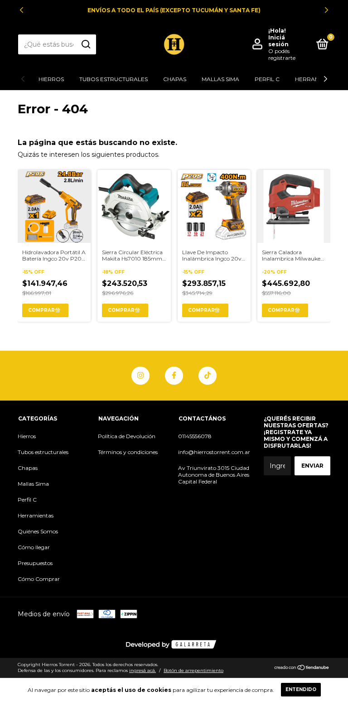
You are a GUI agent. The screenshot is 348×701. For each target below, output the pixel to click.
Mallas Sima (220, 79)
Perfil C (267, 79)
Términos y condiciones (128, 452)
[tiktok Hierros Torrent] (207, 376)
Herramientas (35, 515)
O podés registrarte (281, 54)
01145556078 (195, 436)
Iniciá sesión (278, 41)
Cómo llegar (34, 547)
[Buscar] (85, 44)
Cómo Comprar (39, 578)
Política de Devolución (126, 436)
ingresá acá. (142, 670)
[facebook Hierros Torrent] (174, 376)
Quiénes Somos (38, 531)
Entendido (300, 689)
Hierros (51, 79)
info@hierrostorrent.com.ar (214, 452)
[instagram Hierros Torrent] (140, 376)
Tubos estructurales (113, 79)
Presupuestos (35, 563)
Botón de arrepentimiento (193, 670)
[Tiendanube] (302, 668)
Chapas (174, 79)
